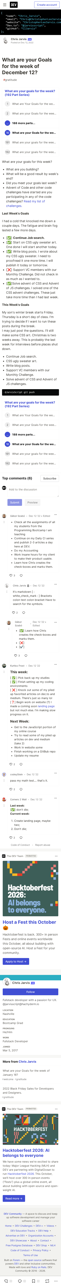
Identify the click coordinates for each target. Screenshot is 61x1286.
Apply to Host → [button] (15, 961)
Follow (30, 992)
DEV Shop (41, 1245)
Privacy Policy (40, 1250)
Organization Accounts (40, 1235)
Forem (16, 1260)
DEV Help (43, 1230)
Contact (44, 1240)
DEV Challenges (23, 1225)
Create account (47, 4)
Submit (14, 502)
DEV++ (39, 1225)
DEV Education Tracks (23, 1230)
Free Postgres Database (19, 1245)
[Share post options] (56, 1281)
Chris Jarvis (19, 39)
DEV (16, 1263)
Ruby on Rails (38, 1267)
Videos (50, 1225)
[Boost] (47, 1281)
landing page (46, 706)
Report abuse (42, 844)
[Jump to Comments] (21, 1281)
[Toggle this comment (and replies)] (4, 522)
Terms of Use (30, 1255)
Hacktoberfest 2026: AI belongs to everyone (26, 1153)
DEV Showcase (18, 1240)
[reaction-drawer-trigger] (8, 1281)
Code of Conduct (20, 844)
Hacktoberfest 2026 (21, 1173)
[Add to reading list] (35, 1281)
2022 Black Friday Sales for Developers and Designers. (28, 1093)
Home (8, 1225)
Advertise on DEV (15, 1235)
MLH (52, 1245)
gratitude (10, 79)
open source (35, 1260)
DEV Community (13, 1213)
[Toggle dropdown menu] (55, 514)
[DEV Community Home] (13, 4)
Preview (32, 502)
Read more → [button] (13, 1198)
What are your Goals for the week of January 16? (26, 1075)
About (33, 1240)
